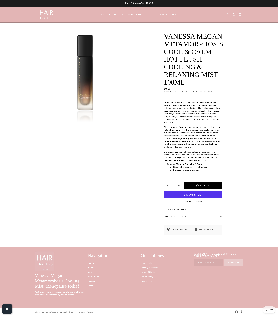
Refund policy (147, 276)
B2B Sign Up (146, 281)
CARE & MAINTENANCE (175, 210)
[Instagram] (241, 312)
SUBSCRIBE (233, 262)
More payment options (193, 201)
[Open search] (227, 14)
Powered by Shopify (67, 312)
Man (90, 272)
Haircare (92, 263)
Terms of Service (148, 272)
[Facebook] (236, 312)
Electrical (92, 267)
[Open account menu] (234, 14)
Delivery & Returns (149, 267)
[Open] (7, 309)
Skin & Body (93, 276)
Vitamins (92, 286)
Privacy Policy (147, 263)
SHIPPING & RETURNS (175, 216)
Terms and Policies (85, 312)
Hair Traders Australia (49, 312)
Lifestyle (91, 281)
